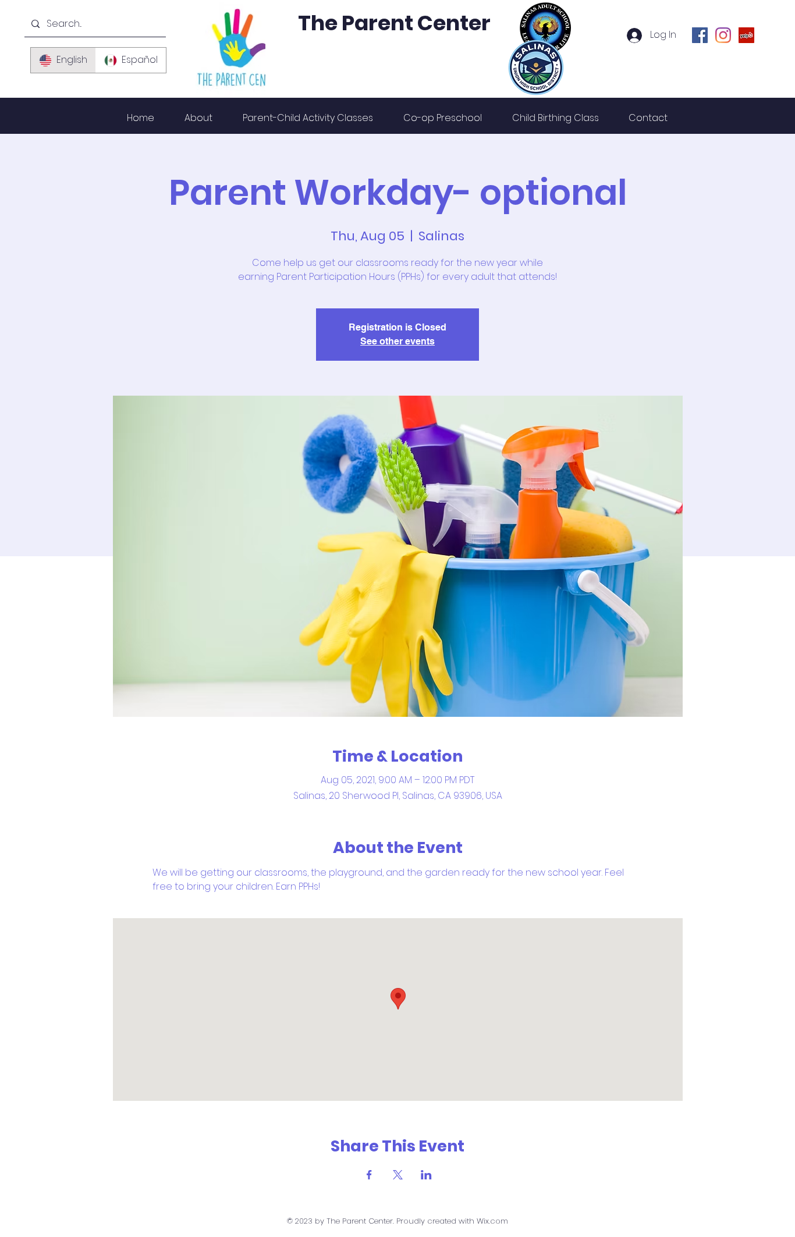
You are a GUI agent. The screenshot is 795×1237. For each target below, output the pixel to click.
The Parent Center (394, 23)
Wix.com (492, 1221)
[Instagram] (723, 35)
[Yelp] (746, 35)
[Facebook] (700, 35)
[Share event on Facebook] (369, 1174)
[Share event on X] (397, 1174)
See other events (397, 341)
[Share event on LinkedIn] (426, 1174)
